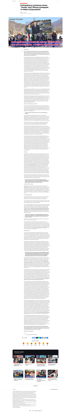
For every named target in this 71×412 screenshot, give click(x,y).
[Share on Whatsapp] (27, 15)
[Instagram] (56, 0)
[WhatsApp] (57, 0)
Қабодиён (28, 334)
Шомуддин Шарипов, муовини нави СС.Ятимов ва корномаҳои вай (18, 365)
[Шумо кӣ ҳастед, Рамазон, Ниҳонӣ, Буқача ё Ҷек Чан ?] (30, 374)
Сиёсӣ (24, 3)
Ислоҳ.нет (19, 407)
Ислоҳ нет (25, 12)
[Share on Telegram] (30, 15)
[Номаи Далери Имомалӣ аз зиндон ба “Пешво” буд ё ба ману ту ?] (53, 374)
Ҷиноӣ (26, 3)
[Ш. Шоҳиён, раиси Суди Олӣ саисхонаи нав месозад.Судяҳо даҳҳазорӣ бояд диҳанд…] (41, 374)
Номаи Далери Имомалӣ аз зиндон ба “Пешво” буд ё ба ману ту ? (52, 379)
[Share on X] (25, 15)
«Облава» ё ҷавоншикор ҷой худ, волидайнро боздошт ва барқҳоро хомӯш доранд (41, 365)
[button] (33, 15)
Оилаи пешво (35, 334)
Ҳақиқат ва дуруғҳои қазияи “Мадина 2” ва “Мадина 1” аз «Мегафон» (18, 379)
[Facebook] (54, 0)
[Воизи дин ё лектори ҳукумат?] (30, 359)
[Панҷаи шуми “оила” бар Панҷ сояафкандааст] (53, 359)
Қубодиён (31, 334)
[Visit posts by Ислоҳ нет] (21, 13)
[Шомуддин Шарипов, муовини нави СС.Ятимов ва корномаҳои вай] (18, 359)
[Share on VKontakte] (28, 15)
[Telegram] (54, 391)
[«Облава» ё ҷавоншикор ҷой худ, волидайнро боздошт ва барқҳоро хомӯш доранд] (41, 359)
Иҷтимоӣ (22, 3)
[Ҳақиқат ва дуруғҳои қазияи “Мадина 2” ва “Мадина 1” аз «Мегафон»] (18, 374)
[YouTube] (55, 0)
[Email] (31, 15)
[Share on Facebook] (23, 15)
